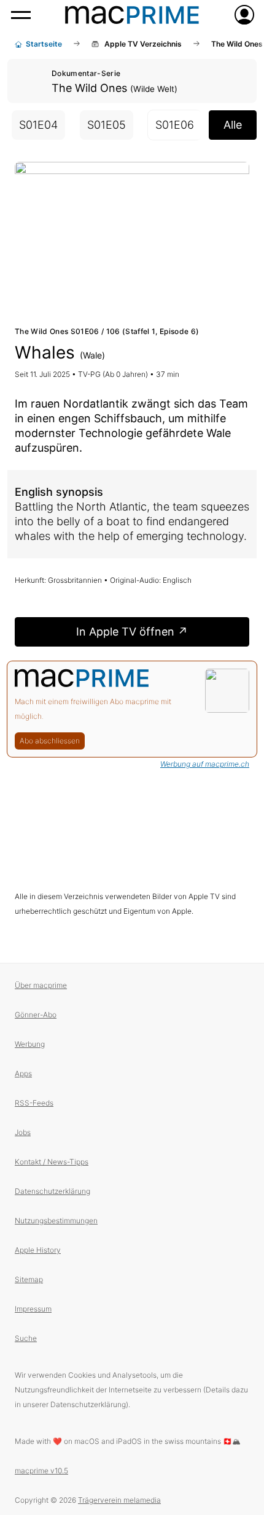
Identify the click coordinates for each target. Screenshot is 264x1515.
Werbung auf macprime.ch (204, 764)
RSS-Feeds (34, 1102)
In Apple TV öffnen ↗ (132, 631)
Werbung (30, 1044)
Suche (26, 1338)
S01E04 (38, 124)
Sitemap (29, 1279)
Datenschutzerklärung (52, 1191)
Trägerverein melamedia (119, 1500)
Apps (23, 1073)
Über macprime (41, 985)
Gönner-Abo (35, 1014)
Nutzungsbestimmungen (56, 1220)
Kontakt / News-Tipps (51, 1161)
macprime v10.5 (41, 1470)
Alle (232, 124)
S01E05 (106, 124)
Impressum (33, 1308)
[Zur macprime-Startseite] (132, 14)
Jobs (23, 1132)
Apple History (38, 1250)
